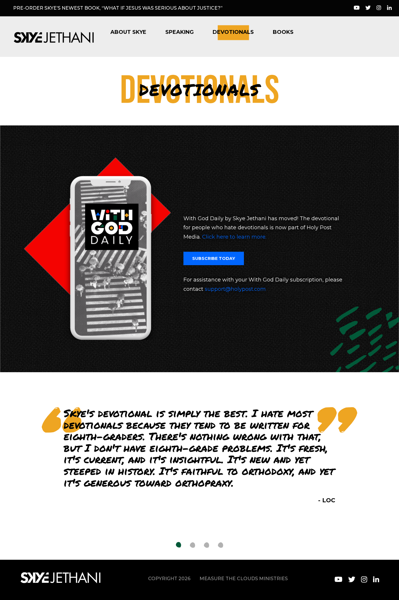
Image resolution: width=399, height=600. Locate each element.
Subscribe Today (213, 258)
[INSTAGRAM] (364, 579)
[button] (178, 545)
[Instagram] (379, 8)
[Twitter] (368, 8)
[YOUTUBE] (338, 579)
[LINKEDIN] (376, 579)
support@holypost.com (235, 289)
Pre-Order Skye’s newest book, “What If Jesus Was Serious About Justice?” (118, 8)
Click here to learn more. (234, 237)
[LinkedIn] (389, 8)
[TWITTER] (351, 579)
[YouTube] (357, 8)
